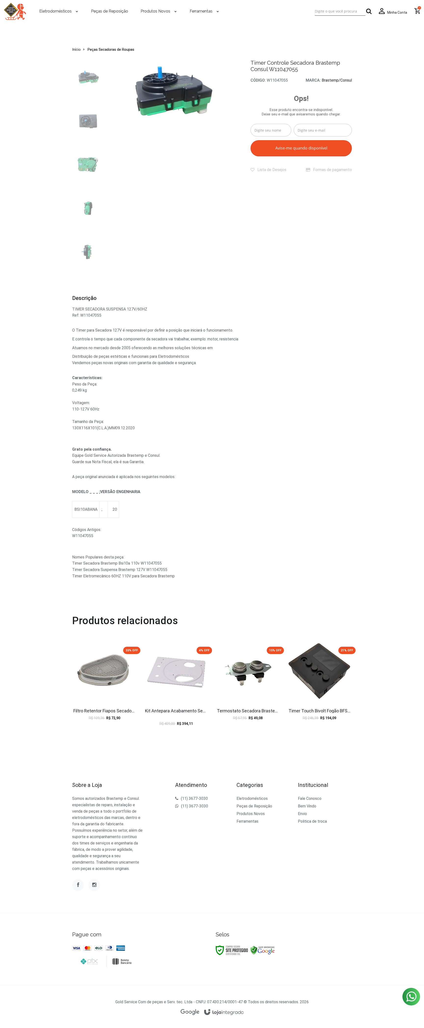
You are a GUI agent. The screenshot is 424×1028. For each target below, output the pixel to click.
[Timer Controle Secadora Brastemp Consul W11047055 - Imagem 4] (88, 208)
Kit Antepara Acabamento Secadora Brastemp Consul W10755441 (176, 711)
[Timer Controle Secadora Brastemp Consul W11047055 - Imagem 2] (88, 121)
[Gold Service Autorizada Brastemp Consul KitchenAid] (15, 11)
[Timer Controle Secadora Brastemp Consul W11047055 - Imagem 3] (88, 165)
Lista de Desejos (271, 169)
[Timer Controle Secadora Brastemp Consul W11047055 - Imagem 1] (88, 78)
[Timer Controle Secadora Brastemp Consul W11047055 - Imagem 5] (88, 252)
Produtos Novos (251, 813)
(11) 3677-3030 (194, 798)
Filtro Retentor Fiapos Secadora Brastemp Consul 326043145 (104, 711)
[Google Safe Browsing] (262, 950)
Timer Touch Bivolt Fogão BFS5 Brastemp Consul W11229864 (320, 711)
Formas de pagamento (332, 169)
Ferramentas (247, 821)
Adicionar (115, 686)
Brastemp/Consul (337, 80)
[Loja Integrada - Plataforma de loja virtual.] (224, 1012)
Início (76, 49)
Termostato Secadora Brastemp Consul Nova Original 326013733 (248, 711)
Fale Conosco (309, 798)
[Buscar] (368, 11)
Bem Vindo (307, 806)
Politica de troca (312, 821)
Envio (302, 813)
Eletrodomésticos (252, 798)
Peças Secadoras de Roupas (111, 49)
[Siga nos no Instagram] (94, 885)
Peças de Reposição (254, 806)
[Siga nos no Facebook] (78, 885)
